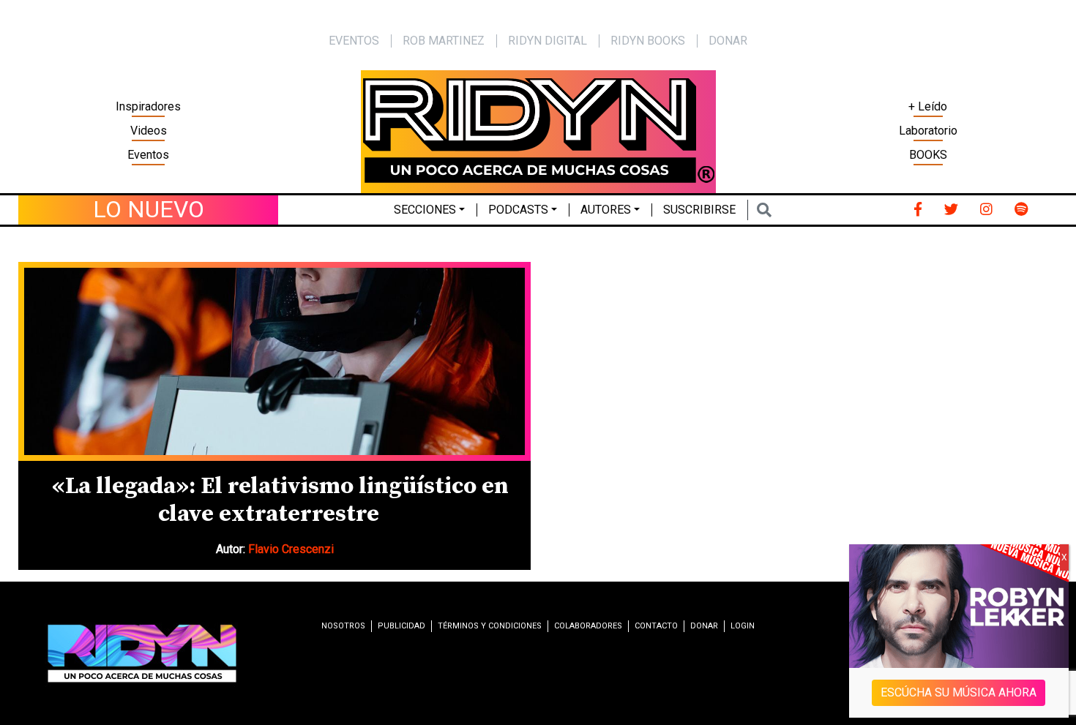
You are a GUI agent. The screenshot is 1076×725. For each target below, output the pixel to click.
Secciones (425, 210)
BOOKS (928, 155)
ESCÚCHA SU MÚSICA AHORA (959, 692)
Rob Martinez (444, 41)
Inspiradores (148, 106)
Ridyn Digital (547, 41)
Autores (605, 210)
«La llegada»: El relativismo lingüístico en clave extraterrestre (280, 500)
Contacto (656, 626)
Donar (728, 41)
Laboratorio (928, 131)
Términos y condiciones (490, 626)
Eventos (148, 155)
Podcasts (518, 210)
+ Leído (927, 106)
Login (743, 626)
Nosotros (343, 626)
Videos (148, 131)
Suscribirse (699, 210)
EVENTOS (354, 41)
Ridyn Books (647, 41)
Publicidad (401, 626)
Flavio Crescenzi (291, 549)
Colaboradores (588, 626)
